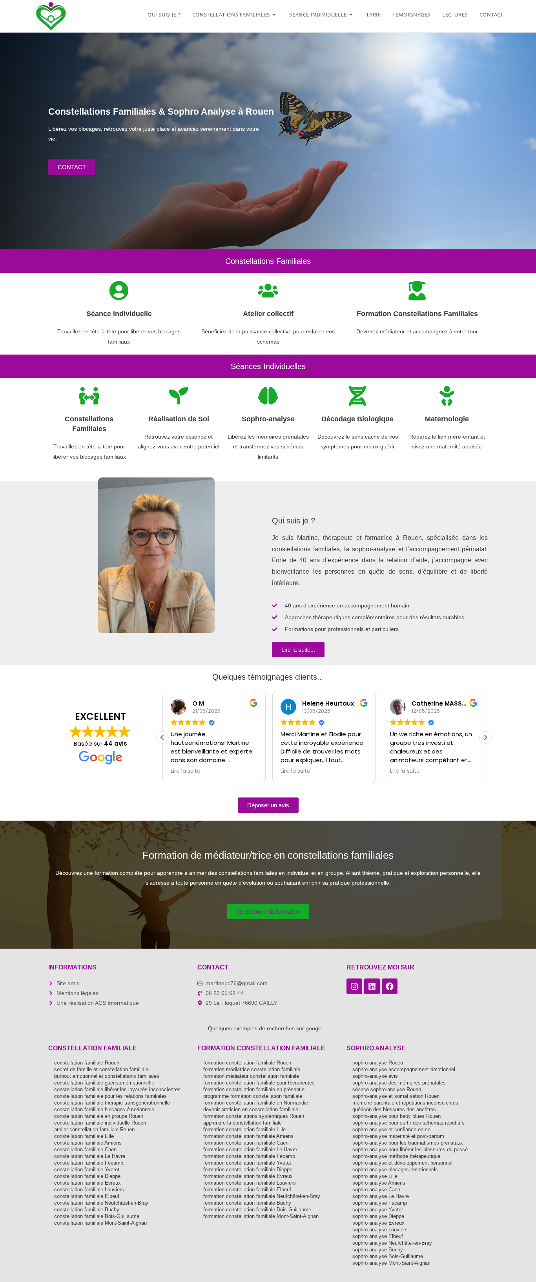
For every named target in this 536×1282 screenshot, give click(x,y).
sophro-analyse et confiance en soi (392, 1129)
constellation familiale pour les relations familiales (110, 1096)
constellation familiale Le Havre (89, 1156)
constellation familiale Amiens (88, 1143)
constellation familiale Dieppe (87, 1176)
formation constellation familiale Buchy (247, 1203)
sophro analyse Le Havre (380, 1196)
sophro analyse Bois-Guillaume (387, 1256)
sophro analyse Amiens (378, 1183)
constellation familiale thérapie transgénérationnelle (112, 1103)
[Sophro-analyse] (268, 396)
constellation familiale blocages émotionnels (104, 1109)
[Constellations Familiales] (89, 396)
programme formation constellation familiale (252, 1096)
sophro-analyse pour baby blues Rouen (396, 1116)
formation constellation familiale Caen (245, 1143)
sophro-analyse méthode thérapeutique (396, 1156)
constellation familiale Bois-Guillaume (96, 1216)
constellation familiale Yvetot (86, 1169)
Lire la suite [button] (186, 771)
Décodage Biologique (357, 419)
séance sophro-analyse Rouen (386, 1089)
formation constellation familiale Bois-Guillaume (257, 1210)
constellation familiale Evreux (87, 1183)
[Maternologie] (447, 396)
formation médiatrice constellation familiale (251, 1069)
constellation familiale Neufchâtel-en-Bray (101, 1203)
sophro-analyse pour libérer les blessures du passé (410, 1149)
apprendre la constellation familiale (242, 1123)
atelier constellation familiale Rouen (94, 1129)
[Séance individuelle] (119, 290)
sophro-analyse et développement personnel (402, 1163)
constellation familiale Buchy (86, 1210)
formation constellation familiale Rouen (247, 1063)
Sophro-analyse (268, 419)
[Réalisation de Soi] (178, 396)
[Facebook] (389, 986)
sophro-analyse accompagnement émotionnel (403, 1069)
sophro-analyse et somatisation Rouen (395, 1096)
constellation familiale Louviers (89, 1189)
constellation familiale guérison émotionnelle (104, 1083)
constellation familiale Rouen (86, 1063)
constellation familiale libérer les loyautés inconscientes (117, 1089)
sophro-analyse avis (375, 1076)
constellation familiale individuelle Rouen (100, 1123)
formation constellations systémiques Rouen (253, 1116)
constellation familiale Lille (84, 1136)
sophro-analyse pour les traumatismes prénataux (407, 1143)
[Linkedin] (372, 986)
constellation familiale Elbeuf (86, 1196)
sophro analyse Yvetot (377, 1210)
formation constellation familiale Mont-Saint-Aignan (261, 1216)
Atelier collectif (268, 314)
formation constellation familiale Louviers (249, 1183)
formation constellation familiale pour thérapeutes (259, 1083)
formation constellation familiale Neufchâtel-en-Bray (261, 1196)
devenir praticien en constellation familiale (250, 1109)
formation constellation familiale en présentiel (254, 1089)
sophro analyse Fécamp (379, 1203)
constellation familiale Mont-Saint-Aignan (100, 1223)
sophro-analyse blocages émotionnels (395, 1169)
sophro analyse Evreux (378, 1223)
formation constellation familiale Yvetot (247, 1163)
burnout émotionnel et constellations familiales (106, 1076)
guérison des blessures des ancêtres (394, 1109)
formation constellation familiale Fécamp (249, 1156)
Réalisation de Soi (178, 419)
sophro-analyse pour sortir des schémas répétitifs (408, 1123)
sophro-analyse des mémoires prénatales (399, 1083)
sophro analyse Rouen (377, 1063)
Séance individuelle (119, 314)
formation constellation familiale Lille (244, 1129)
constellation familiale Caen (85, 1149)
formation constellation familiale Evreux (248, 1176)
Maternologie (447, 419)
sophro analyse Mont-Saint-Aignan (391, 1263)
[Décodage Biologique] (357, 396)
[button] (485, 737)
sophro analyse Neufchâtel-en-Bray (392, 1243)
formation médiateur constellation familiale (251, 1076)
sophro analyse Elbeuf (377, 1236)
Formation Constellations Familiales (417, 314)
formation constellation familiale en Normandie (255, 1103)
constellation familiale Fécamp (88, 1163)
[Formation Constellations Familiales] (417, 290)
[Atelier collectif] (268, 290)
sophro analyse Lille (374, 1176)
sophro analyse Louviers (380, 1230)
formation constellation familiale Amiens (248, 1136)
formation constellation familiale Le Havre (250, 1149)
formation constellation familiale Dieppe (247, 1169)
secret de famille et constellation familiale (101, 1069)
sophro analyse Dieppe (378, 1216)
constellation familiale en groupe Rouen (98, 1116)
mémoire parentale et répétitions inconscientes (405, 1103)
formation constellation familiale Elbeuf (247, 1189)
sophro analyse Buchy (377, 1250)
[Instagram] (354, 986)
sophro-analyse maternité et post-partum (398, 1136)
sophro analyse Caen (376, 1189)
